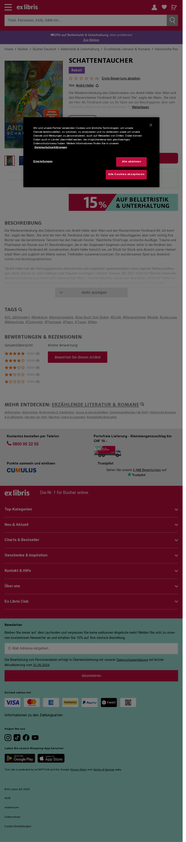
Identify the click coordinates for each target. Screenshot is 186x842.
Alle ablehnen (131, 162)
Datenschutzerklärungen (50, 147)
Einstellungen (43, 161)
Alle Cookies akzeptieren (126, 174)
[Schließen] (151, 125)
